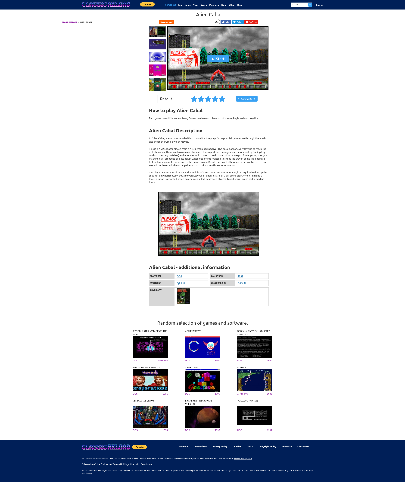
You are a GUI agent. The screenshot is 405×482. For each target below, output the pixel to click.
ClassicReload (70, 22)
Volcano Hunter (247, 401)
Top (180, 4)
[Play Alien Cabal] (218, 89)
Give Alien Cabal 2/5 (201, 99)
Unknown (163, 360)
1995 (217, 393)
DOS (179, 276)
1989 (269, 360)
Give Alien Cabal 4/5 (215, 99)
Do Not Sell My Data (243, 458)
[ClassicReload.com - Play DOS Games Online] (105, 7)
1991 (217, 360)
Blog (239, 4)
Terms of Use (200, 446)
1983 (269, 393)
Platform (214, 4)
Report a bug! (166, 22)
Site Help (183, 446)
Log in (319, 4)
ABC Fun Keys (193, 331)
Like (227, 22)
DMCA (250, 446)
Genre (203, 4)
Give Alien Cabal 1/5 (194, 99)
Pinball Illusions (144, 401)
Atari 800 (242, 393)
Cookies (237, 446)
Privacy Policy (219, 446)
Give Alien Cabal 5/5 (222, 99)
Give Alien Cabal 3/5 (208, 99)
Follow (239, 22)
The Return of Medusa (146, 367)
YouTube (253, 22)
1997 (240, 276)
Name (187, 4)
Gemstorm (191, 367)
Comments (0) (248, 98)
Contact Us (303, 446)
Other (232, 4)
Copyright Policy (267, 446)
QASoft (181, 283)
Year (195, 4)
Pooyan (241, 367)
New (223, 4)
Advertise (287, 446)
